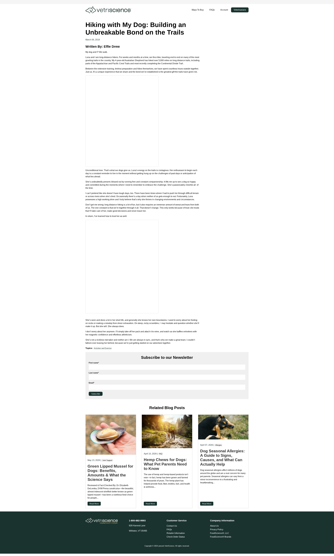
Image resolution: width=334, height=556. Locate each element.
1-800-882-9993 (137, 520)
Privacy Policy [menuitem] (216, 529)
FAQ (160, 454)
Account (224, 10)
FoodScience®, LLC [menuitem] (219, 533)
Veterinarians (240, 10)
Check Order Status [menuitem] (176, 537)
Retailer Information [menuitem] (176, 533)
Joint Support (107, 460)
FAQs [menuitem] (169, 529)
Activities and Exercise (102, 348)
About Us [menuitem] (214, 526)
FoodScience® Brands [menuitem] (220, 537)
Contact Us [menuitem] (172, 526)
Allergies (218, 445)
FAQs (212, 10)
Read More (94, 504)
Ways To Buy (198, 10)
